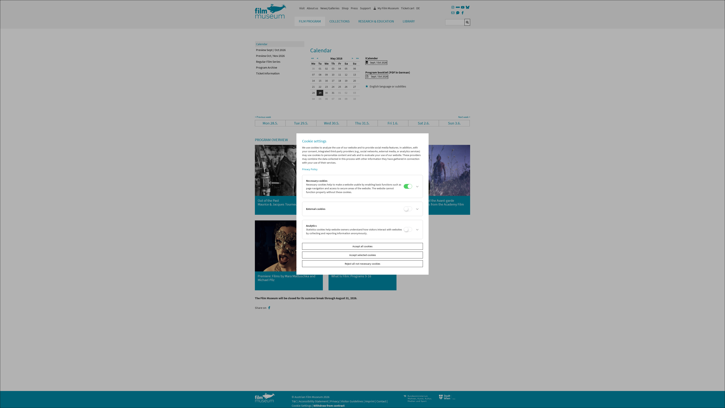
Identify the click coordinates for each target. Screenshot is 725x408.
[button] (416, 186)
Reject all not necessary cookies (362, 263)
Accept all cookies (362, 246)
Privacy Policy (310, 169)
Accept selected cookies (362, 255)
